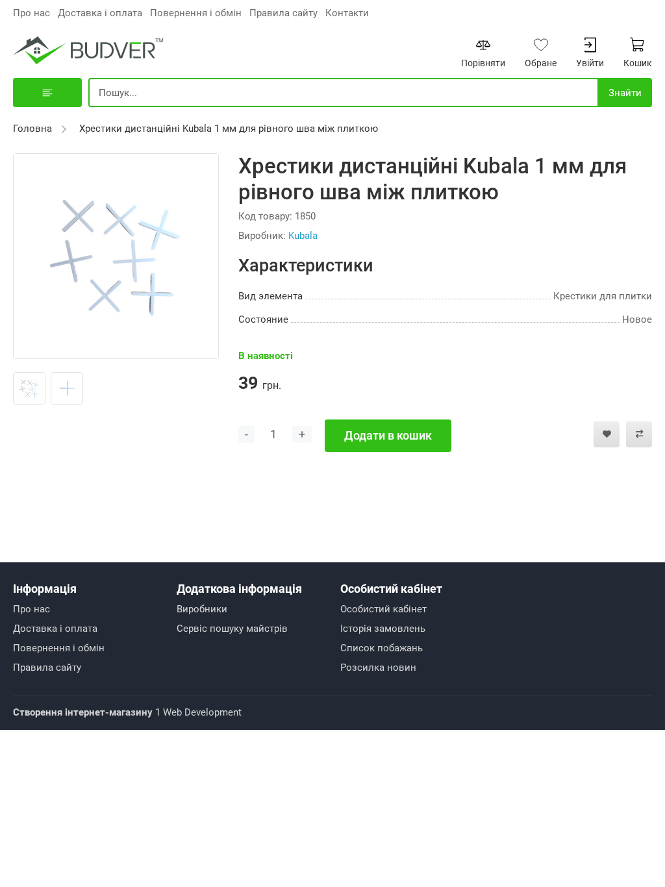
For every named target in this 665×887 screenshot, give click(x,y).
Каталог (47, 92)
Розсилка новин (378, 667)
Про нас (31, 13)
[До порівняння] (639, 434)
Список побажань (381, 648)
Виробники (202, 609)
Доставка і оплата (100, 13)
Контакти (347, 13)
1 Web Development (127, 712)
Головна (32, 128)
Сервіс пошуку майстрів (232, 628)
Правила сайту (283, 13)
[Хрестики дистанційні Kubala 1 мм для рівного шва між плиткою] (116, 255)
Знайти (625, 93)
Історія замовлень (382, 628)
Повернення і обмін (196, 13)
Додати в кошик (388, 435)
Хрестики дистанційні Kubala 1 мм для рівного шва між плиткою (228, 128)
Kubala (303, 236)
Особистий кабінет (383, 609)
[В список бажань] (607, 434)
